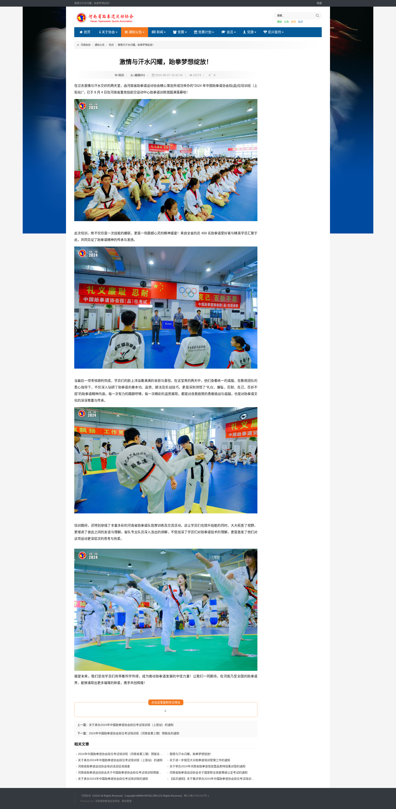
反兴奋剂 (274, 32)
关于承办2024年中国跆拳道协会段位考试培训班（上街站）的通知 (131, 724)
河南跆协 (86, 45)
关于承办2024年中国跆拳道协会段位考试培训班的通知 (113, 778)
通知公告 (135, 32)
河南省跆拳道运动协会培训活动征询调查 (104, 766)
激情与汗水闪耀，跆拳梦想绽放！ (136, 45)
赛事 (293, 21)
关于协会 (108, 32)
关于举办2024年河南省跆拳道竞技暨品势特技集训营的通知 (207, 766)
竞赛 (181, 32)
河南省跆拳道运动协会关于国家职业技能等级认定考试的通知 (209, 772)
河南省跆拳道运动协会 (107, 801)
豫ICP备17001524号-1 (196, 795)
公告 (286, 21)
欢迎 (319, 3)
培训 (111, 45)
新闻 (160, 32)
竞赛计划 (204, 32)
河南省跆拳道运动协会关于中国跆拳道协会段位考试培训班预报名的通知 (124, 772)
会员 (300, 21)
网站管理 (127, 801)
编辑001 (139, 75)
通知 (279, 21)
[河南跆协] (105, 23)
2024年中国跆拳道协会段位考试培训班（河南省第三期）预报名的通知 (134, 733)
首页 (87, 32)
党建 (250, 32)
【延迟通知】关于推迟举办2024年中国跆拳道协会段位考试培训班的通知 (216, 778)
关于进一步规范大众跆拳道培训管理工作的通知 (200, 760)
